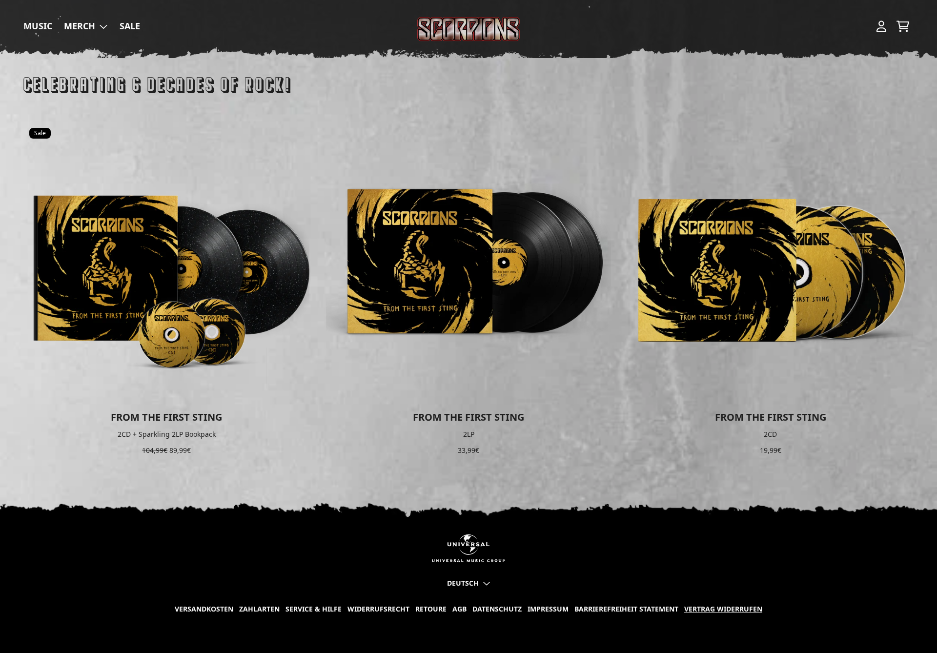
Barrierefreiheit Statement (626, 608)
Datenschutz (497, 608)
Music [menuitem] (37, 26)
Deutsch (463, 583)
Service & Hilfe (313, 608)
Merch (79, 26)
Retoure (431, 608)
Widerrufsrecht (378, 608)
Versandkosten (204, 608)
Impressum (548, 608)
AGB (459, 608)
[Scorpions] (468, 29)
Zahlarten (259, 608)
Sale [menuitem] (130, 26)
